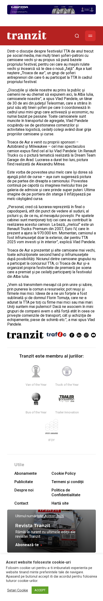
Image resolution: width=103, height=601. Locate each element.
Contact (21, 503)
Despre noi (24, 490)
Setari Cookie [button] (17, 590)
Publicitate (23, 482)
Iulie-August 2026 (50, 516)
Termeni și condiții (68, 482)
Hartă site (60, 503)
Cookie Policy (64, 473)
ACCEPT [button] (40, 590)
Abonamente (25, 473)
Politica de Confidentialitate (66, 492)
